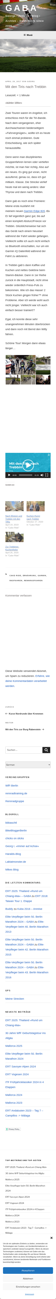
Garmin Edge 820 (34, 211)
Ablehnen (28, 1278)
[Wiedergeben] (9, 475)
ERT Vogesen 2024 (17, 1074)
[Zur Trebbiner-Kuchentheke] (14, 537)
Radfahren (16, 580)
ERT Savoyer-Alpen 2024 (20, 1066)
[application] (28, 465)
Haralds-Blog (13, 853)
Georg (31, 81)
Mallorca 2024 (13, 1094)
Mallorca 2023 (13, 1102)
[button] (51, 1237)
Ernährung (29, 575)
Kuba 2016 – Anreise (29, 908)
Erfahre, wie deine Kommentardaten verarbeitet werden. (27, 681)
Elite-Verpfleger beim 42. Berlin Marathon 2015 (26, 949)
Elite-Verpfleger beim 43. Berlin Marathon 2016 (26, 972)
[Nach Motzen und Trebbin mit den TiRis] (14, 506)
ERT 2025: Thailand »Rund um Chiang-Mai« (26, 1167)
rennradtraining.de (16, 793)
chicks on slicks (14, 838)
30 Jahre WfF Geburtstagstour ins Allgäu (24, 1173)
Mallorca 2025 (13, 1045)
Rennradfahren (33, 580)
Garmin (42, 575)
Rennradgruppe (14, 801)
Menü (29, 35)
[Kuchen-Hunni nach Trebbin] (36, 506)
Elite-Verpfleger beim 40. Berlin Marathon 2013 (26, 926)
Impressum (29, 1294)
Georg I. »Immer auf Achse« (22, 846)
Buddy (9, 908)
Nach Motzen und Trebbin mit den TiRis (13, 519)
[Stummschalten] (41, 475)
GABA (21, 8)
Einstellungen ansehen (28, 1286)
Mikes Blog (12, 869)
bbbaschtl (11, 822)
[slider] (25, 475)
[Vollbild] (46, 475)
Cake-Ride (15, 575)
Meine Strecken (14, 998)
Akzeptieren (28, 1270)
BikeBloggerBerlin (16, 830)
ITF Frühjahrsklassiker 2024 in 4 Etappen (24, 1209)
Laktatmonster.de (15, 861)
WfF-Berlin (11, 785)
